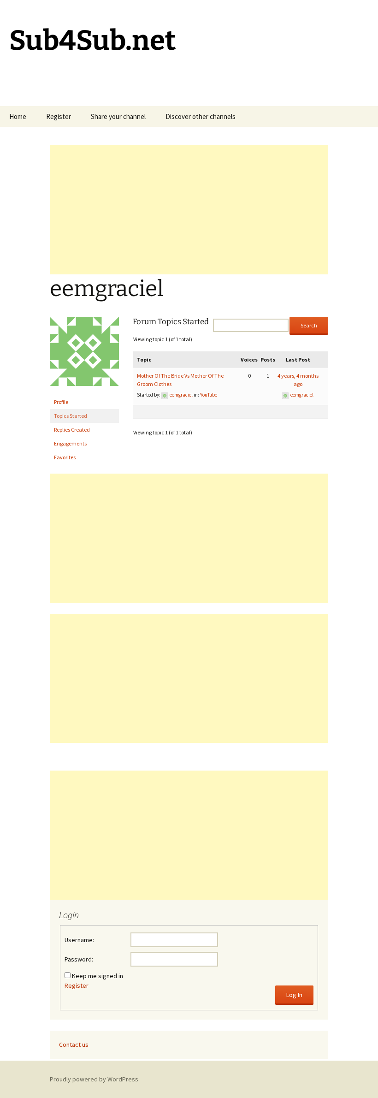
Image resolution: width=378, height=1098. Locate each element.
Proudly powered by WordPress (94, 1079)
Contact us (74, 1044)
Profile (61, 401)
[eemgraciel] (84, 355)
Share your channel (118, 116)
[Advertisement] (189, 209)
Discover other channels (200, 116)
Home (17, 116)
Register (58, 116)
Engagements (70, 443)
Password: (79, 959)
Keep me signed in (97, 976)
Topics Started (70, 415)
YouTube (208, 395)
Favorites (65, 457)
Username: (79, 940)
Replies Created (72, 429)
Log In (294, 995)
